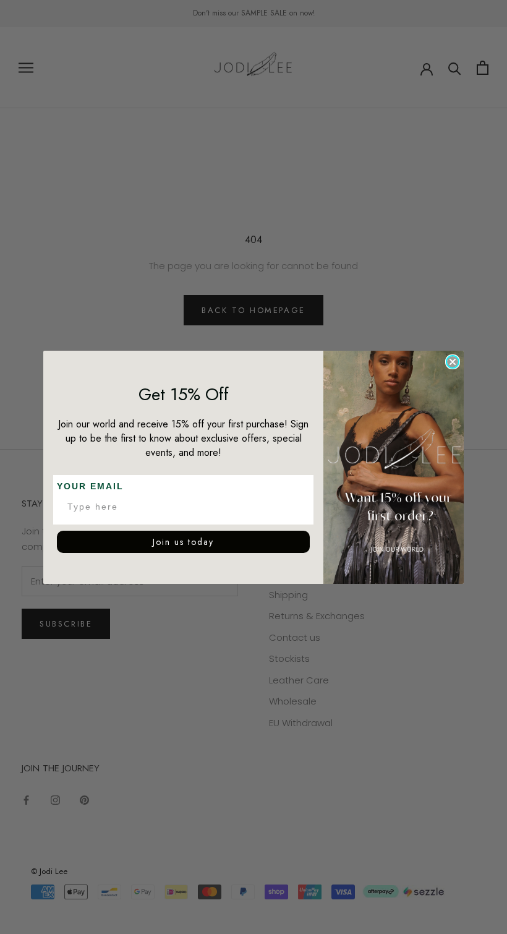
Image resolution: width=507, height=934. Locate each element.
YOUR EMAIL (90, 486)
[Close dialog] (452, 362)
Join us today (183, 542)
